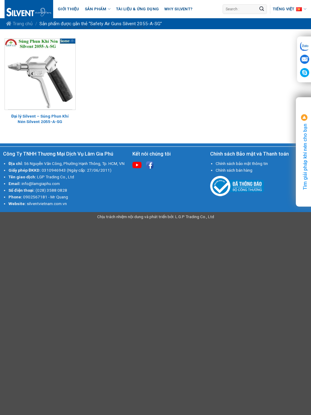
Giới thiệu (68, 9)
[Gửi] (262, 9)
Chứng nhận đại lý (80, 27)
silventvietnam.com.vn (47, 203)
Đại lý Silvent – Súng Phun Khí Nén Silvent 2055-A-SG (40, 119)
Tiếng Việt (284, 9)
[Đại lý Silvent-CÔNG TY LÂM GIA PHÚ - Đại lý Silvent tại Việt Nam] (29, 9)
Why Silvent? (178, 9)
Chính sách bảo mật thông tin (242, 163)
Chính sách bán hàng (234, 170)
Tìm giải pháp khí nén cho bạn (305, 156)
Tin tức (115, 27)
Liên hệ (136, 27)
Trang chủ (22, 23)
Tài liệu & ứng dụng (137, 9)
